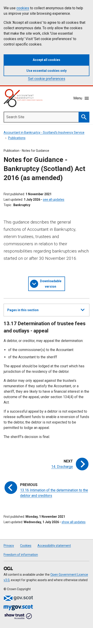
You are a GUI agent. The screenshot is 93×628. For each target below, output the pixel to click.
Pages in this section (23, 312)
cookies (22, 8)
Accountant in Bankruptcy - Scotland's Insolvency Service (44, 132)
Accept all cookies (46, 60)
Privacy (9, 545)
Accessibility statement (54, 545)
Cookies (25, 545)
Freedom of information (21, 554)
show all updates (74, 522)
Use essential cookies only (46, 70)
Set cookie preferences (46, 79)
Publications (17, 138)
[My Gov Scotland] (18, 607)
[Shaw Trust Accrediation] (18, 616)
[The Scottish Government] (18, 598)
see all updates (53, 199)
